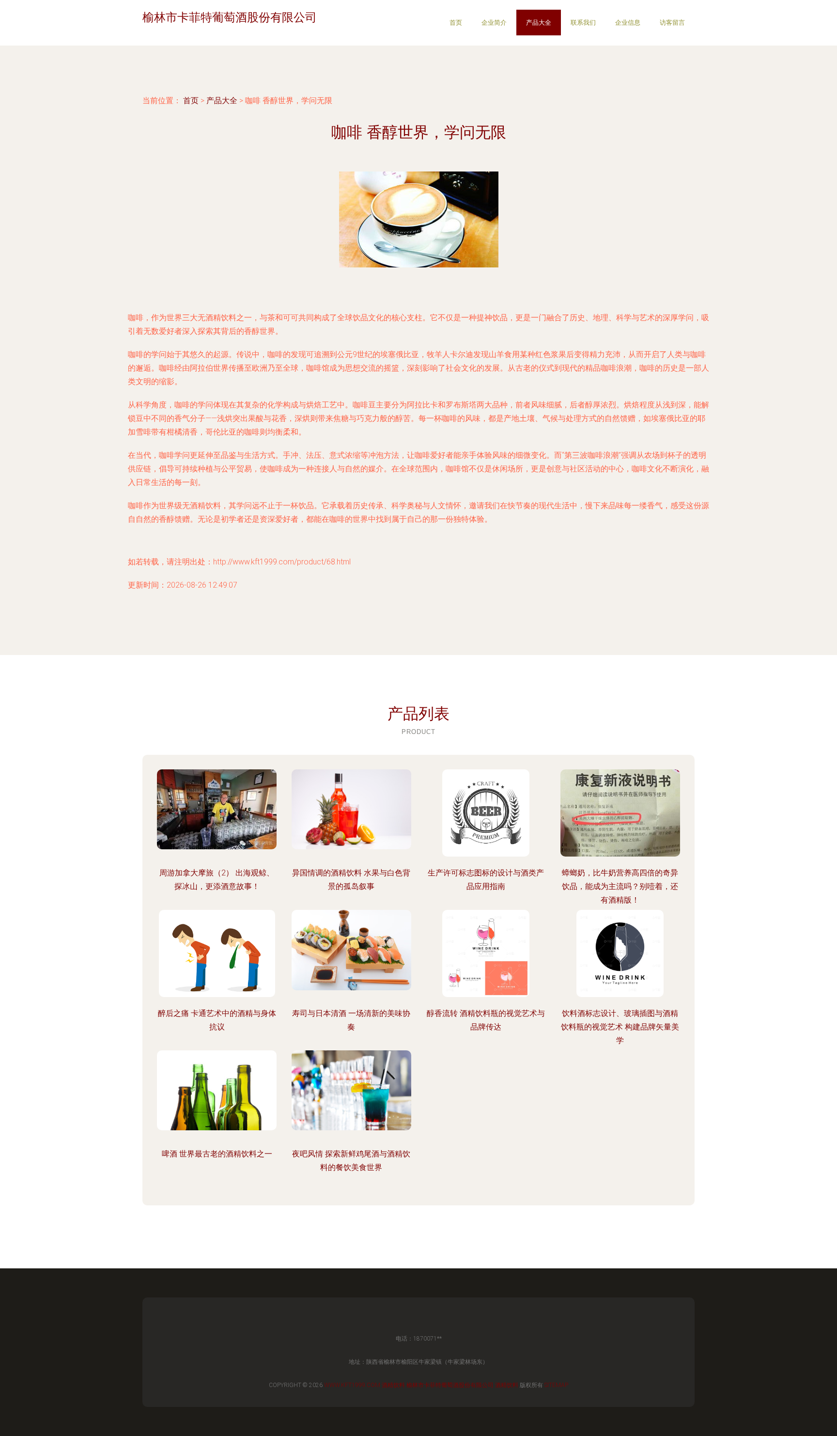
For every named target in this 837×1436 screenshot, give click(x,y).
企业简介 (494, 22)
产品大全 (538, 22)
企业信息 (627, 22)
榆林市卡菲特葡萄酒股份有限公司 (450, 1385)
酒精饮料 (393, 1385)
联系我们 (583, 22)
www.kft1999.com (352, 1385)
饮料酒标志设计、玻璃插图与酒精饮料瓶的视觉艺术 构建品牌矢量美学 (620, 1027)
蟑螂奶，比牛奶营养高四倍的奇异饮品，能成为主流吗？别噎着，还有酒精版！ (620, 886)
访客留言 (672, 22)
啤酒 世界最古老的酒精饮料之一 (217, 1153)
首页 (456, 22)
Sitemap (556, 1385)
